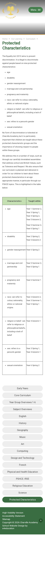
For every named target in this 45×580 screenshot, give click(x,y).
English (22, 416)
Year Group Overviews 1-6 (22, 402)
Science (22, 492)
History (22, 423)
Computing (22, 451)
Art (22, 444)
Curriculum (30, 39)
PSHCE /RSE (22, 478)
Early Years (22, 388)
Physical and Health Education (22, 471)
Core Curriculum (22, 395)
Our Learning (16, 39)
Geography (22, 430)
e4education (8, 528)
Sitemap (6, 519)
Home (5, 39)
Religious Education (22, 485)
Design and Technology (22, 458)
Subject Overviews (22, 409)
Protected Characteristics (22, 499)
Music (22, 437)
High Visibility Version (12, 512)
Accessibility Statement (13, 516)
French (22, 464)
